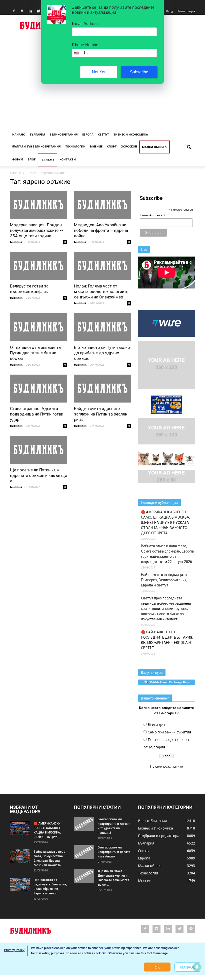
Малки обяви (153, 147)
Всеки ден (156, 724)
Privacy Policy (14, 950)
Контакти (68, 159)
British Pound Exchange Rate (168, 682)
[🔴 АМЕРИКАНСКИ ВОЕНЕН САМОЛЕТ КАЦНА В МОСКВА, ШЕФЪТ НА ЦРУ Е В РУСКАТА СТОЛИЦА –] (20, 828)
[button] (189, 147)
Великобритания (64, 134)
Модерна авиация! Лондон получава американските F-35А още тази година (36, 230)
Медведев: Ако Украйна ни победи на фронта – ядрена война (101, 230)
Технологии (75, 146)
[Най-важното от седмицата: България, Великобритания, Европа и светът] (20, 884)
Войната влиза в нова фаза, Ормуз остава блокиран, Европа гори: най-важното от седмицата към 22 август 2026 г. (168, 554)
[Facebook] (14, 11)
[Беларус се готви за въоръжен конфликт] (38, 266)
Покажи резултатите (166, 766)
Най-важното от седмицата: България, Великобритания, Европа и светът (164, 580)
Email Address (152, 215)
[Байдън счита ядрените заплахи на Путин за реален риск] (102, 389)
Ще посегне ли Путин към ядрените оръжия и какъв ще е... (38, 475)
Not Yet (98, 72)
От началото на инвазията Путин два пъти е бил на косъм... (35, 353)
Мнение (96, 146)
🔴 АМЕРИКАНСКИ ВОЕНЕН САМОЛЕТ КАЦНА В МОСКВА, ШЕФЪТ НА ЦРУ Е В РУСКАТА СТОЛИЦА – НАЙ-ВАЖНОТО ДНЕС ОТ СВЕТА (165, 522)
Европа (88, 134)
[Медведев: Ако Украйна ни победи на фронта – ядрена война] (102, 205)
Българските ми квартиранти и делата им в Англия (114, 852)
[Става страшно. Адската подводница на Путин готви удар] (38, 389)
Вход (169, 11)
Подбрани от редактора (158, 835)
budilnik (16, 242)
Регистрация (186, 11)
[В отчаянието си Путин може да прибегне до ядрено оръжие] (102, 327)
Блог (32, 159)
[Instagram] (22, 11)
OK (157, 967)
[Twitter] (38, 11)
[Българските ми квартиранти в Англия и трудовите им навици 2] (84, 824)
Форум (17, 159)
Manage (187, 967)
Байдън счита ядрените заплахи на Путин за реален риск (100, 414)
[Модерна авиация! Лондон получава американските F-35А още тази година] (38, 205)
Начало (18, 134)
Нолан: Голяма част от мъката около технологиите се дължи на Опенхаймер (101, 291)
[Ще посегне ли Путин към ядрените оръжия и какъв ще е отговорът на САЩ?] (38, 450)
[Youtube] (191, 929)
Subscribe (139, 72)
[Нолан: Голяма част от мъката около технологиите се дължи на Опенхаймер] (102, 266)
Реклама (47, 160)
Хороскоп (129, 146)
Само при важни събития (169, 732)
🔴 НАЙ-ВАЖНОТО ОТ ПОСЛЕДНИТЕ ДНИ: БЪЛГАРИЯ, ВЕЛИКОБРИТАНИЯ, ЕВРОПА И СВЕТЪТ (167, 640)
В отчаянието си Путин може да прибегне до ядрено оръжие (102, 353)
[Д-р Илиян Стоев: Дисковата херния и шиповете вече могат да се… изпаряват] (84, 876)
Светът (103, 134)
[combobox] (81, 53)
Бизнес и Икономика (131, 134)
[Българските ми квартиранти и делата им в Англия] (84, 852)
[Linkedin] (30, 11)
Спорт (112, 146)
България (37, 134)
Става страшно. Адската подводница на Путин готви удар (36, 414)
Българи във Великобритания (36, 146)
